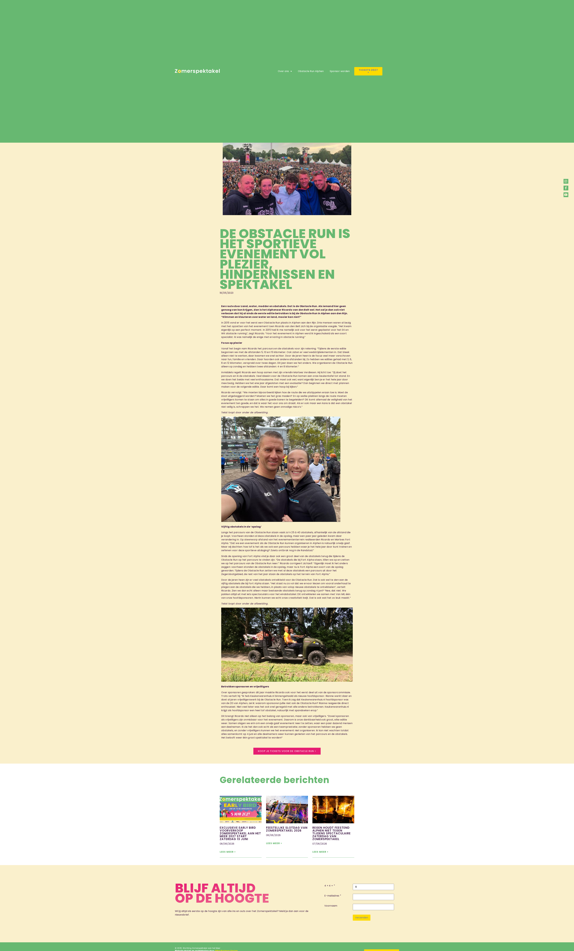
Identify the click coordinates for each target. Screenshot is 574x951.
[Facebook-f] (566, 188)
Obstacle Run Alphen (311, 71)
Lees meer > (228, 852)
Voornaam (330, 906)
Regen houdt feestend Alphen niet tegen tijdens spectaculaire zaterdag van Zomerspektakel (331, 833)
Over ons (283, 71)
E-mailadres (331, 896)
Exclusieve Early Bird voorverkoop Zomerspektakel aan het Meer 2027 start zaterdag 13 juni (240, 833)
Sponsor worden (340, 71)
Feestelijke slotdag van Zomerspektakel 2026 (286, 829)
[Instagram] (566, 181)
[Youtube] (566, 194)
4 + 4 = (328, 886)
